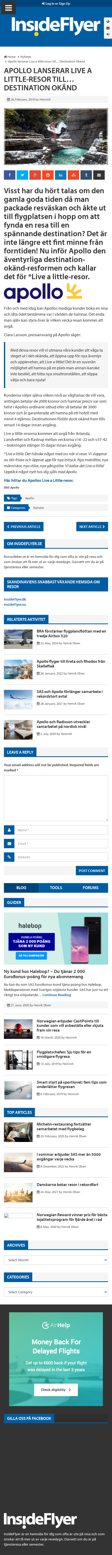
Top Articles (19, 1112)
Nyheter (38, 508)
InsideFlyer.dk (15, 599)
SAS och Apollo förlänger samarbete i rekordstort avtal (70, 694)
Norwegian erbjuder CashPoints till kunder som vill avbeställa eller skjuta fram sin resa (70, 1025)
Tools (56, 887)
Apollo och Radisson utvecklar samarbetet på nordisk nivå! (63, 724)
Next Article (90, 526)
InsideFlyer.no (15, 604)
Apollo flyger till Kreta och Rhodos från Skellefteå (71, 664)
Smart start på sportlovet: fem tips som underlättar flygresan (72, 1084)
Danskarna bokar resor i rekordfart (67, 1184)
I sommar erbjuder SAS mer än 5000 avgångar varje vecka (69, 1156)
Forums (90, 887)
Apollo (29, 498)
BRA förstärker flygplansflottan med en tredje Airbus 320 (71, 633)
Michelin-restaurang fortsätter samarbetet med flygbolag (64, 1126)
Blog (21, 887)
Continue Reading (56, 994)
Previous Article (25, 526)
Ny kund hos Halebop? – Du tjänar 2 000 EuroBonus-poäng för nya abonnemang (44, 973)
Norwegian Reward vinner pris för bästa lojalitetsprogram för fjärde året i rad (72, 1217)
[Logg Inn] (107, 34)
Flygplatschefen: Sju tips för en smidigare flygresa (64, 1054)
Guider (14, 902)
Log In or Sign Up (57, 3)
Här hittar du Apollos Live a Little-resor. (39, 480)
